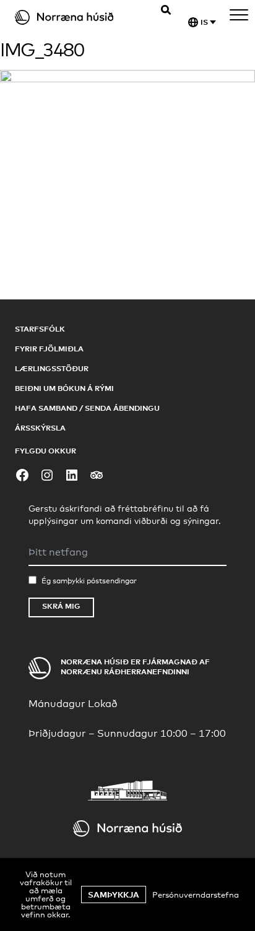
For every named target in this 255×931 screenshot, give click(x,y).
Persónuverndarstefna (195, 894)
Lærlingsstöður (52, 368)
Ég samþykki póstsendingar (89, 581)
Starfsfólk (40, 328)
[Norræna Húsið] (75, 17)
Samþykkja (113, 894)
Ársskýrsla (40, 427)
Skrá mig (61, 606)
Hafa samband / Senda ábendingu (87, 408)
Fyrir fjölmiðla (49, 348)
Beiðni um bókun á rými (64, 388)
